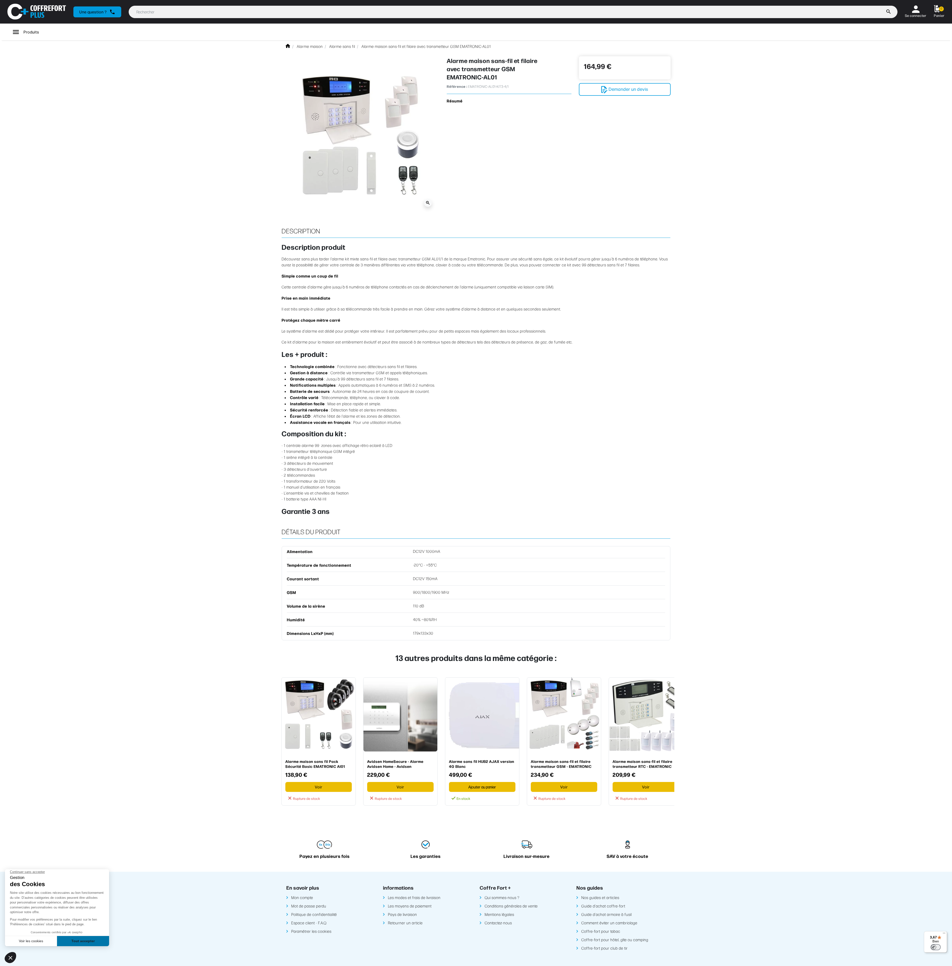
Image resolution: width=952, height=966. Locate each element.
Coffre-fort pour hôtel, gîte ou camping (614, 939)
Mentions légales (499, 914)
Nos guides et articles (600, 897)
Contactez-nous (498, 922)
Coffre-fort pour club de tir (604, 948)
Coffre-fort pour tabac (600, 931)
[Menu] (944, 934)
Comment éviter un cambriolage (609, 922)
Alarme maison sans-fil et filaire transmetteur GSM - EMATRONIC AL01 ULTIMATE (561, 764)
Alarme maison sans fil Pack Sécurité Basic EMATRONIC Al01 (315, 764)
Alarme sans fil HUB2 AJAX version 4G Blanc (481, 764)
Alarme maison (310, 46)
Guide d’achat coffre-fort (603, 906)
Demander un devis (628, 89)
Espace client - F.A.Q (309, 922)
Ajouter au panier (482, 786)
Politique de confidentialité (314, 914)
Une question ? (97, 12)
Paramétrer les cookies (311, 931)
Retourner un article (405, 922)
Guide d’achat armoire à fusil (606, 914)
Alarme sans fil (342, 46)
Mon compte (302, 897)
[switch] (936, 947)
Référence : (457, 86)
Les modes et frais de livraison (414, 897)
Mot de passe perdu (308, 906)
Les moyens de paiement (410, 906)
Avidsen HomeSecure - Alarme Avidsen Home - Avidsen (395, 764)
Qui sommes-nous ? (502, 897)
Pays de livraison (402, 914)
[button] (939, 11)
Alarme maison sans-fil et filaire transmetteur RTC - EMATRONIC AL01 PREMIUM (642, 764)
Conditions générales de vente (511, 906)
